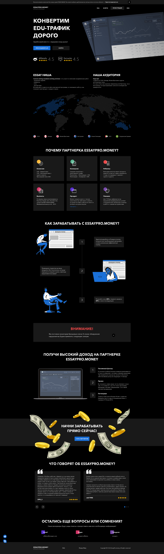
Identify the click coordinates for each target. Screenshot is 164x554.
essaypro (114, 536)
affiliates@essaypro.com (50, 536)
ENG (128, 8)
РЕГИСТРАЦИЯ (117, 8)
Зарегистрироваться (111, 2)
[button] (37, 507)
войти (61, 48)
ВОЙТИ (105, 8)
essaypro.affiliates (83, 536)
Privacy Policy (82, 548)
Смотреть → (73, 206)
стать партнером (82, 439)
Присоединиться (42, 48)
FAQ (98, 8)
